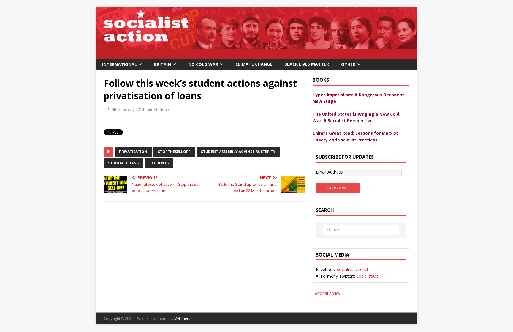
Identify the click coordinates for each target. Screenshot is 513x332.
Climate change (253, 64)
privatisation (133, 151)
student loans (123, 163)
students (159, 163)
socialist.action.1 (352, 269)
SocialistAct (367, 276)
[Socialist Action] (256, 56)
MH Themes (184, 318)
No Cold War (203, 64)
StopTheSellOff (174, 151)
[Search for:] (361, 230)
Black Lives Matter (306, 64)
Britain (162, 64)
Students (162, 109)
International (119, 64)
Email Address (330, 172)
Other (348, 64)
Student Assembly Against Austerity (238, 151)
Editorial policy (326, 293)
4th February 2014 (128, 109)
